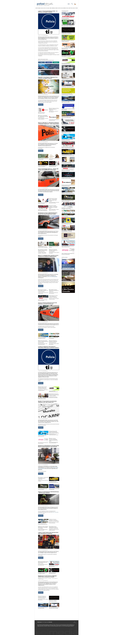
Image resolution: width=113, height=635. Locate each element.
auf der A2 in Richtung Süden (52, 276)
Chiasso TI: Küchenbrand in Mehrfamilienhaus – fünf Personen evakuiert (48, 492)
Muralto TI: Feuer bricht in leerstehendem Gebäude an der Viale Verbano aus (47, 402)
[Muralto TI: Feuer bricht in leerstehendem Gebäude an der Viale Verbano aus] (48, 410)
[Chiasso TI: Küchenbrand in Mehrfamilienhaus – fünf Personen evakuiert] (48, 499)
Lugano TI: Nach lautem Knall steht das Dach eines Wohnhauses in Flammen (48, 533)
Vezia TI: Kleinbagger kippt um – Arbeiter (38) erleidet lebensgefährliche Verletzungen (48, 169)
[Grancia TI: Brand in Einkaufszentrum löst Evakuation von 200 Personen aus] (48, 313)
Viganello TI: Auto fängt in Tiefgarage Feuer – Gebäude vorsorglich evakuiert (48, 78)
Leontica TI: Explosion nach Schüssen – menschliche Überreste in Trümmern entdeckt (48, 347)
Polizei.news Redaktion (45, 35)
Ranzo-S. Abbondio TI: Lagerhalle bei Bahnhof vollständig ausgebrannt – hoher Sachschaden (48, 123)
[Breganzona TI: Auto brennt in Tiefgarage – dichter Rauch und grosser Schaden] (48, 578)
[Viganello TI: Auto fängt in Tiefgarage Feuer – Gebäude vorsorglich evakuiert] (48, 86)
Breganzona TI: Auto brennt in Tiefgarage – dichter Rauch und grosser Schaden (47, 576)
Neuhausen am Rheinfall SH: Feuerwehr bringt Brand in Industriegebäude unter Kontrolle (48, 446)
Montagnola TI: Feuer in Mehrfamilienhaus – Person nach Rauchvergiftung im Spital (48, 213)
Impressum (39, 622)
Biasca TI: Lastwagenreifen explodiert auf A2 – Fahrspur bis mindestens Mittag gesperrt (48, 256)
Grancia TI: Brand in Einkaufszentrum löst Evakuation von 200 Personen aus (47, 303)
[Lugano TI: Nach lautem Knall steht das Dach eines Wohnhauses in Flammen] (48, 542)
